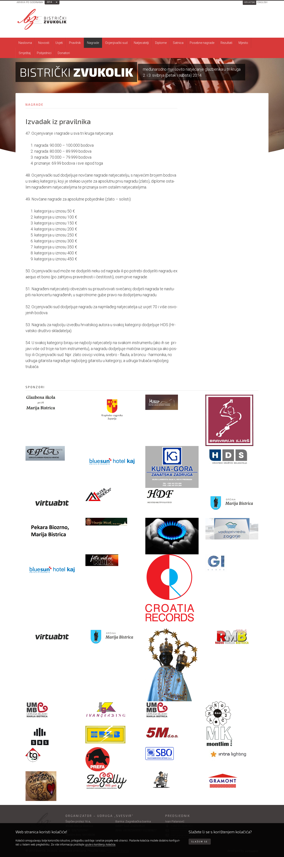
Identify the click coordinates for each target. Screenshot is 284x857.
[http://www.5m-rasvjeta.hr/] (172, 733)
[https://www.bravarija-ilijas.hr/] (231, 420)
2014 (49, 2)
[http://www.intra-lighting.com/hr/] (231, 754)
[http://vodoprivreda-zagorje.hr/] (231, 529)
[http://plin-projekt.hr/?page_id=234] (172, 536)
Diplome (161, 43)
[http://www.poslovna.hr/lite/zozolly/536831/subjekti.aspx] (112, 780)
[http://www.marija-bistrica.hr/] (112, 636)
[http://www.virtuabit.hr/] (52, 636)
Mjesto (243, 43)
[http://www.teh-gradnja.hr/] (52, 755)
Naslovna (25, 43)
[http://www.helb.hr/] (112, 734)
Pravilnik (75, 43)
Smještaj (25, 53)
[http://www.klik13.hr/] (112, 560)
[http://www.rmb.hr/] (231, 636)
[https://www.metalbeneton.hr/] (112, 495)
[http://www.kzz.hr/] (112, 410)
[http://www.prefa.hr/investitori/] (112, 759)
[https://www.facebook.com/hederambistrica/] (52, 786)
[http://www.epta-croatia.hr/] (52, 453)
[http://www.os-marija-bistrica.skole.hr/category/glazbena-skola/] (52, 403)
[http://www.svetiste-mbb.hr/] (172, 661)
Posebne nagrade (202, 43)
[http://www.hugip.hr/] (172, 402)
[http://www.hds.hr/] (231, 456)
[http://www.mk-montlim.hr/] (231, 736)
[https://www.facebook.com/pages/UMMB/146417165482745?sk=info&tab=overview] (172, 710)
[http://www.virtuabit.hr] (52, 503)
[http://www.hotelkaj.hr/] (52, 569)
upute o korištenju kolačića (100, 844)
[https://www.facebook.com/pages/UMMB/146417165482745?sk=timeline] (52, 710)
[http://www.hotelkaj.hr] (112, 461)
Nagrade (93, 43)
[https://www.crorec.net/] (172, 587)
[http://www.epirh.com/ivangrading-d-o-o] (112, 709)
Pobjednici (44, 53)
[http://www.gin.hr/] (231, 563)
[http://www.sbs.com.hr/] (52, 736)
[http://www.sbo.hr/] (172, 753)
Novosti (43, 43)
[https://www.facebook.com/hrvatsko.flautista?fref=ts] (172, 496)
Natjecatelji (141, 43)
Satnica (178, 43)
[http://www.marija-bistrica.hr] (231, 503)
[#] (112, 522)
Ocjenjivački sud (116, 43)
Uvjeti (59, 43)
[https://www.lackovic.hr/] (231, 713)
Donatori (64, 53)
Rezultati (226, 43)
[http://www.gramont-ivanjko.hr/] (231, 782)
